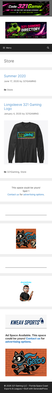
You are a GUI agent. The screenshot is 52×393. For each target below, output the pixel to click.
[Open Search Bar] (48, 48)
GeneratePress (40, 388)
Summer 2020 (15, 76)
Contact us (13, 194)
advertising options (33, 194)
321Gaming (13, 172)
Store (10, 89)
